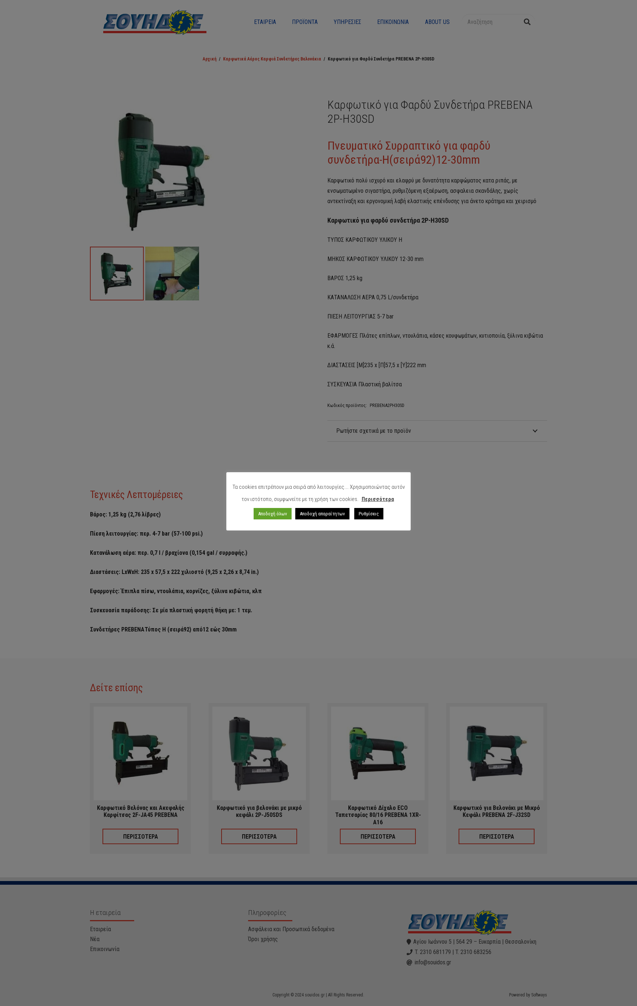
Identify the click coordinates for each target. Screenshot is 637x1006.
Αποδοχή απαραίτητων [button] (322, 513)
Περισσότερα (378, 499)
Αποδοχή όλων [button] (272, 513)
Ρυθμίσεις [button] (369, 513)
